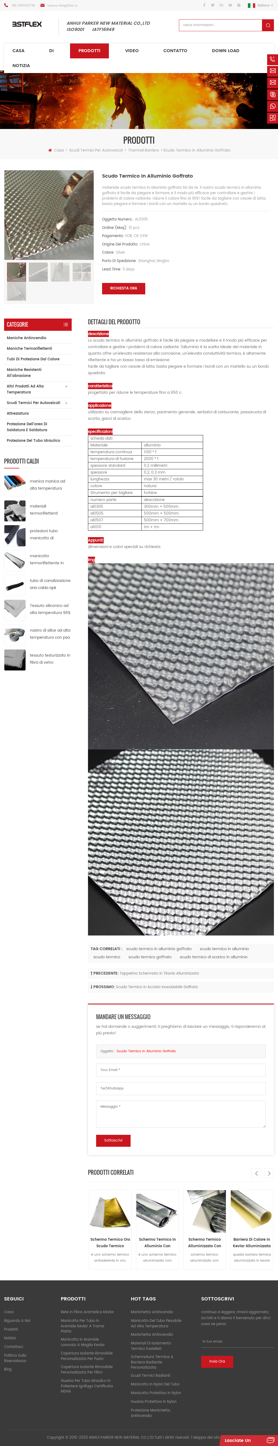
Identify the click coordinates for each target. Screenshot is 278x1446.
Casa (18, 50)
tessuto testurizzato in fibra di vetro (50, 659)
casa (9, 1312)
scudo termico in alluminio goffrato (159, 949)
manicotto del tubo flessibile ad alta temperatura (156, 1323)
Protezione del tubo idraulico (33, 441)
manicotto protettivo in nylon (156, 1393)
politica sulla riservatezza (15, 1358)
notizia (21, 65)
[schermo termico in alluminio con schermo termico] (156, 1211)
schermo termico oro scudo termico (109, 1243)
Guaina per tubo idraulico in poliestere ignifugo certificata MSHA (87, 1386)
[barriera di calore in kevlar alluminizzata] (251, 1211)
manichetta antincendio (152, 1312)
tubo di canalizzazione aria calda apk (50, 584)
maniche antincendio (26, 338)
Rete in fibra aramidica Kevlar (87, 1312)
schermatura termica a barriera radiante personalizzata (152, 1362)
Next (269, 1173)
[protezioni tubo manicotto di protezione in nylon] (15, 536)
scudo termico (106, 957)
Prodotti (89, 50)
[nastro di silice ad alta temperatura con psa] (15, 635)
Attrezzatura (18, 414)
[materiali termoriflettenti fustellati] (15, 511)
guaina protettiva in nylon (153, 1402)
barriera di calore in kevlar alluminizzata (251, 1243)
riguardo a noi (17, 1321)
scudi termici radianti (150, 1376)
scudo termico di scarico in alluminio (214, 957)
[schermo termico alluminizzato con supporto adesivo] (203, 1211)
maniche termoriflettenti (29, 349)
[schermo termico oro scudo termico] (109, 1211)
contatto (175, 50)
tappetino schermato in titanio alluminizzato (159, 973)
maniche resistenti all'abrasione (24, 373)
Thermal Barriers (143, 150)
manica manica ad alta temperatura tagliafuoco (47, 485)
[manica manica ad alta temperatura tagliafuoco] (15, 486)
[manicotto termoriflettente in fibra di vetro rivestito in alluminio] (15, 560)
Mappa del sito (206, 1438)
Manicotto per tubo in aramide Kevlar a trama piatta (82, 1326)
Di (51, 50)
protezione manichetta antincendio (150, 1413)
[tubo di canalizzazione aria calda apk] (15, 585)
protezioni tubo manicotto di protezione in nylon (47, 535)
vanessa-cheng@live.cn (62, 5)
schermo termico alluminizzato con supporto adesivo (203, 1243)
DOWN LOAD (225, 50)
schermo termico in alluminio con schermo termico (156, 1243)
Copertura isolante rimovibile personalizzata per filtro (87, 1369)
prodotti (11, 1329)
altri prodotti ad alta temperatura (25, 389)
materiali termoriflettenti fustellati (44, 510)
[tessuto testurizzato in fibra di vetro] (15, 660)
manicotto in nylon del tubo (155, 1384)
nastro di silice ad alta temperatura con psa (50, 634)
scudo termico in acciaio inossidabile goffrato (157, 987)
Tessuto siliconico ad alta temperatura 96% (50, 609)
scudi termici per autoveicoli (96, 150)
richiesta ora (123, 288)
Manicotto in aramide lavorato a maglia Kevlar (83, 1342)
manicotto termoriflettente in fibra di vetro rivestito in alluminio (49, 560)
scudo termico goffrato (150, 957)
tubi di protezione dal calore (33, 359)
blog (8, 1369)
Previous (256, 1173)
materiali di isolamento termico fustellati (151, 1346)
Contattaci (13, 1347)
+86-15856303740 (23, 5)
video (132, 50)
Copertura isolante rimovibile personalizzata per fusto (87, 1356)
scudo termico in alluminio (224, 949)
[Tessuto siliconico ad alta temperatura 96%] (15, 610)
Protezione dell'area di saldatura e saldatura (27, 427)
